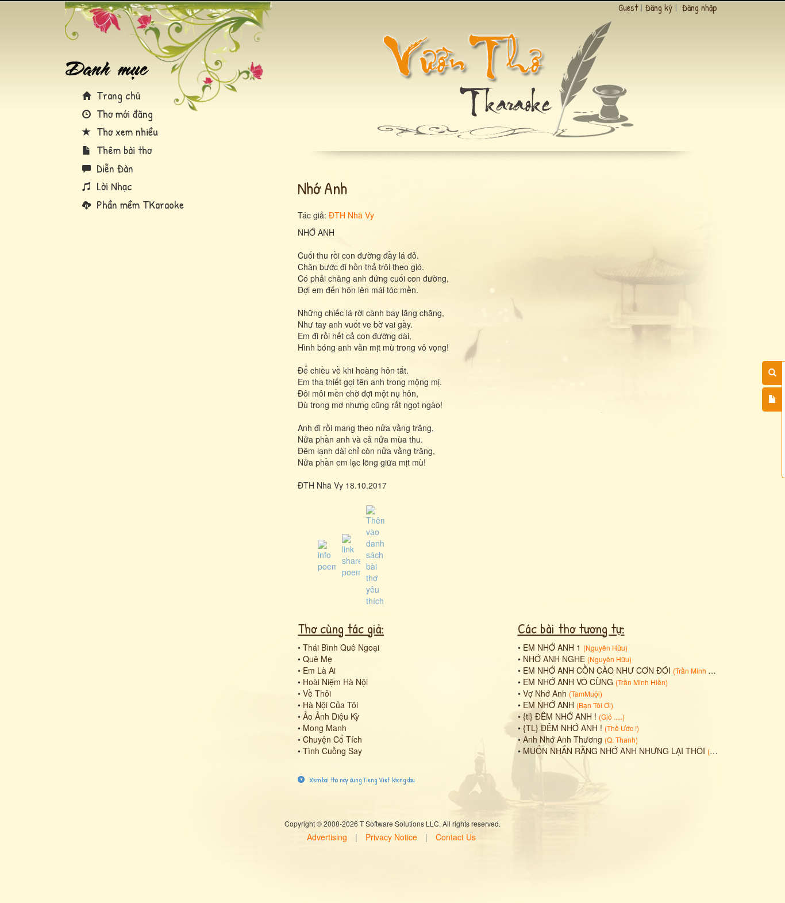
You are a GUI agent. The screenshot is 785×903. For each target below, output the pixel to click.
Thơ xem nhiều (126, 131)
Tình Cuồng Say (332, 750)
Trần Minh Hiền (699, 670)
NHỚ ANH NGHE (554, 658)
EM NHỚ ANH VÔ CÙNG (568, 681)
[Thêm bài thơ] (772, 399)
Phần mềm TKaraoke (139, 204)
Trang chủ (117, 95)
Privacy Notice (391, 837)
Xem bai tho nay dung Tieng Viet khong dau (361, 780)
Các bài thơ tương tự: (571, 628)
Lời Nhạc (113, 186)
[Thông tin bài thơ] (327, 554)
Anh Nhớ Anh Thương (562, 739)
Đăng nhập (699, 7)
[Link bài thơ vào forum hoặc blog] (351, 554)
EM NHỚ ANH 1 (552, 647)
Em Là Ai (319, 670)
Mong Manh (325, 727)
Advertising (327, 837)
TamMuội (585, 693)
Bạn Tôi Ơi (595, 705)
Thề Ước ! (622, 728)
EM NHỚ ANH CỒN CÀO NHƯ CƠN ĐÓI (597, 670)
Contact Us (456, 837)
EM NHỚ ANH (548, 704)
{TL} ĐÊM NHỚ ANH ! (562, 727)
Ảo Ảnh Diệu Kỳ (331, 716)
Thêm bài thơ (123, 149)
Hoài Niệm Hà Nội (335, 681)
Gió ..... (611, 716)
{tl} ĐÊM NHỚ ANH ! (560, 716)
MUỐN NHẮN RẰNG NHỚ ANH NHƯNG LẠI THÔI (614, 750)
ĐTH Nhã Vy (351, 215)
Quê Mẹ (317, 658)
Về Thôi (317, 693)
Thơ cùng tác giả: (341, 628)
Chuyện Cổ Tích (332, 739)
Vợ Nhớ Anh (545, 693)
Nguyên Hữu (605, 647)
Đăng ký (658, 7)
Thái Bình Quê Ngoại (341, 647)
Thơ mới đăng (123, 113)
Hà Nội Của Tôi (330, 704)
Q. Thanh (621, 739)
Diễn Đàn (113, 168)
